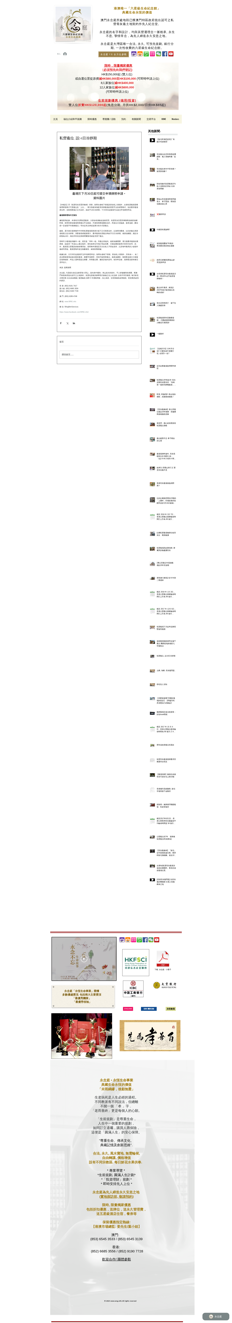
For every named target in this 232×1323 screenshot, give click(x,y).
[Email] (133, 939)
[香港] (140, 53)
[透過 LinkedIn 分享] (74, 323)
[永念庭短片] (170, 53)
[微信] (158, 53)
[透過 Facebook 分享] (60, 323)
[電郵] (152, 53)
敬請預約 (126, 1196)
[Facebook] (164, 53)
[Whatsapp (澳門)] (146, 53)
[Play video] (84, 958)
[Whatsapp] (139, 939)
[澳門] (133, 53)
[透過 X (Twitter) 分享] (67, 323)
